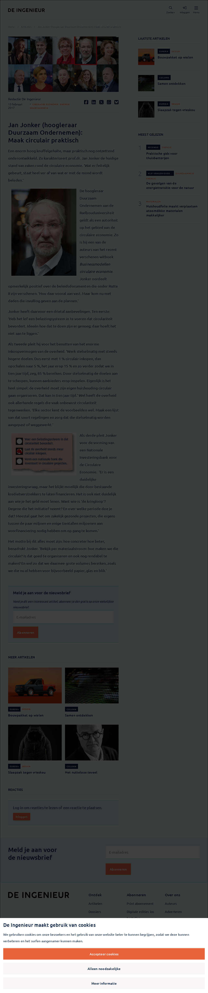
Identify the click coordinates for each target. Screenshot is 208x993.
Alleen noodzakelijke (104, 968)
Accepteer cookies (104, 954)
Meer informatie (104, 983)
